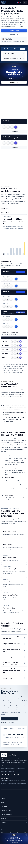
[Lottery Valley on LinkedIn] (15, 774)
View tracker (15, 131)
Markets (3, 794)
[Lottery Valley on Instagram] (2, 774)
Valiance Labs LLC (20, 829)
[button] (26, 834)
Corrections (11, 722)
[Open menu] (25, 2)
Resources (3, 818)
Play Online (4, 806)
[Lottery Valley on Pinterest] (8, 774)
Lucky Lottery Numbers (6, 814)
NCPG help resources (5, 785)
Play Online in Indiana (14, 30)
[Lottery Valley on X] (12, 774)
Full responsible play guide (9, 718)
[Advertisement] (14, 102)
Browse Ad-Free (14, 34)
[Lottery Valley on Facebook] (5, 774)
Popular (3, 798)
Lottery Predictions (6, 810)
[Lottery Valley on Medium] (18, 774)
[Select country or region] (18, 2)
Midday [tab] (3, 208)
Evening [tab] (8, 208)
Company (3, 822)
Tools (2, 802)
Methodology (4, 722)
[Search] (21, 2)
